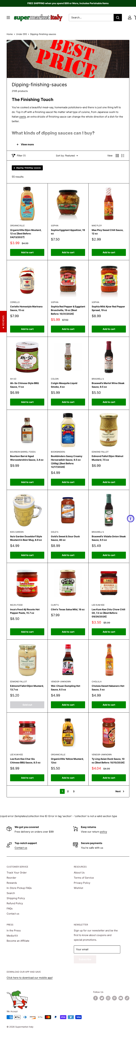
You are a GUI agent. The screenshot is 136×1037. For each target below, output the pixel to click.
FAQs (10, 908)
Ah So (13, 379)
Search (11, 893)
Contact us (21, 847)
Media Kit (12, 935)
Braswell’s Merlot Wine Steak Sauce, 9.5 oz (108, 385)
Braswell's (98, 379)
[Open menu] (8, 17)
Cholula (97, 681)
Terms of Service (84, 877)
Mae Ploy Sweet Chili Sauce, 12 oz (107, 232)
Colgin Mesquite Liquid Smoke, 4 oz (64, 385)
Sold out (27, 704)
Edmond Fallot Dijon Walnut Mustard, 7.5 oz (107, 458)
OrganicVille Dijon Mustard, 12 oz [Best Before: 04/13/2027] (25, 234)
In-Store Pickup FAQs (19, 888)
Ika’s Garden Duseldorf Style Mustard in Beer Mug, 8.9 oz (26, 538)
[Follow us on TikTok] (127, 998)
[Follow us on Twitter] (102, 998)
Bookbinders (58, 452)
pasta (22, 116)
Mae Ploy (97, 225)
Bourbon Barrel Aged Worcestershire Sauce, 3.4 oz (26, 458)
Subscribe (85, 959)
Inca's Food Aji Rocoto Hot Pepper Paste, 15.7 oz (24, 611)
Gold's (54, 532)
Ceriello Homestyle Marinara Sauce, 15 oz (26, 308)
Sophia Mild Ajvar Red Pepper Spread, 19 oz (108, 308)
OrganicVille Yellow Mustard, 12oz (67, 760)
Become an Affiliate (18, 940)
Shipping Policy (16, 898)
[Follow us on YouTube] (120, 998)
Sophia (54, 225)
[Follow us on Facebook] (95, 998)
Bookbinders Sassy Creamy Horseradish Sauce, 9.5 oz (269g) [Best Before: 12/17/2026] (66, 461)
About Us (79, 872)
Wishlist (78, 888)
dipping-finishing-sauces (28, 168)
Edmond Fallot (100, 452)
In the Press (14, 930)
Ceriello (15, 302)
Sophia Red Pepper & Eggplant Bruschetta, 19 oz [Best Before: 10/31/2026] (68, 310)
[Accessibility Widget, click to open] (130, 518)
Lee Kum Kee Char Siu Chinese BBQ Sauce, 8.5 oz (25, 760)
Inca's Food (16, 605)
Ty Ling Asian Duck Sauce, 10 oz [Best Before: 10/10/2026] (108, 760)
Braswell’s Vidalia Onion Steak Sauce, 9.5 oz (109, 538)
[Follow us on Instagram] (108, 998)
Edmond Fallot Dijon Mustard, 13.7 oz (27, 687)
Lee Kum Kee (98, 605)
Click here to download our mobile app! (30, 977)
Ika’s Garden (17, 532)
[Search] (118, 17)
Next (118, 791)
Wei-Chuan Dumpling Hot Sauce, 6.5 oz (65, 687)
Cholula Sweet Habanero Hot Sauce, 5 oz (108, 687)
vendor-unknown (61, 681)
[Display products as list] (122, 155)
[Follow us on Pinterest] (114, 998)
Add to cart (27, 252)
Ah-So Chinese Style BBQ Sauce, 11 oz (24, 385)
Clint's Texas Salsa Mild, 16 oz (68, 609)
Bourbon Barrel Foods (23, 452)
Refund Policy (15, 903)
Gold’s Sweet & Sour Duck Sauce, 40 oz (65, 538)
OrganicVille (17, 225)
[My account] (129, 17)
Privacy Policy (82, 882)
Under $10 (21, 34)
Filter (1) (21, 155)
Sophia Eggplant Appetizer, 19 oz (68, 232)
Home (10, 34)
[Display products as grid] (117, 155)
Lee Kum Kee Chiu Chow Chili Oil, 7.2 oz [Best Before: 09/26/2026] (108, 613)
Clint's (55, 605)
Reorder (11, 877)
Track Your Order (17, 872)
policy (103, 831)
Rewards (12, 882)
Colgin (55, 379)
